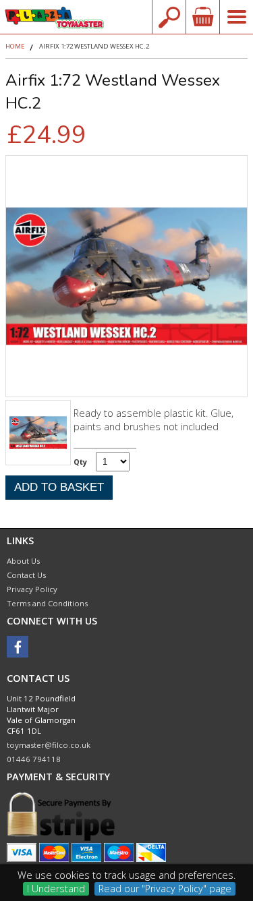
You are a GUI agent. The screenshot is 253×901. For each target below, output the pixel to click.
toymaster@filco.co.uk (48, 745)
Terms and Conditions (47, 603)
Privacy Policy (32, 589)
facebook (17, 647)
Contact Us (26, 575)
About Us (23, 561)
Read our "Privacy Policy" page (165, 888)
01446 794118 (34, 759)
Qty (80, 462)
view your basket (202, 17)
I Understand (56, 888)
